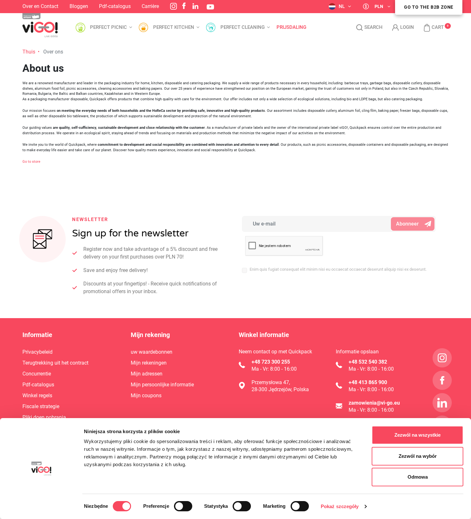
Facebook (184, 6)
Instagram (173, 6)
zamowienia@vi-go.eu (374, 403)
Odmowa (418, 477)
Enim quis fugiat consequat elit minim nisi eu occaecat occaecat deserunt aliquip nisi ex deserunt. (338, 269)
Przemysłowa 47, (271, 382)
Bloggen (79, 6)
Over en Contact (40, 6)
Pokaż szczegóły (340, 506)
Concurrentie (36, 374)
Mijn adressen (146, 374)
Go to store (31, 162)
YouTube (210, 7)
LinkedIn (195, 6)
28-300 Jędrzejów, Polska (280, 389)
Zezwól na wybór (418, 456)
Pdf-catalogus (115, 6)
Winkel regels (37, 395)
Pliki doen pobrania (44, 417)
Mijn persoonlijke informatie (162, 385)
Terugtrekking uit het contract (55, 363)
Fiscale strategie (40, 406)
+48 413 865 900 (368, 382)
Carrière (150, 6)
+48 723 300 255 (271, 362)
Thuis (28, 52)
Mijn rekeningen (149, 363)
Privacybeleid (37, 352)
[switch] (183, 506)
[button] (430, 27)
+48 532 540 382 (368, 362)
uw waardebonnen (151, 352)
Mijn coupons (146, 395)
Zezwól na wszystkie (417, 435)
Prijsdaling (291, 27)
